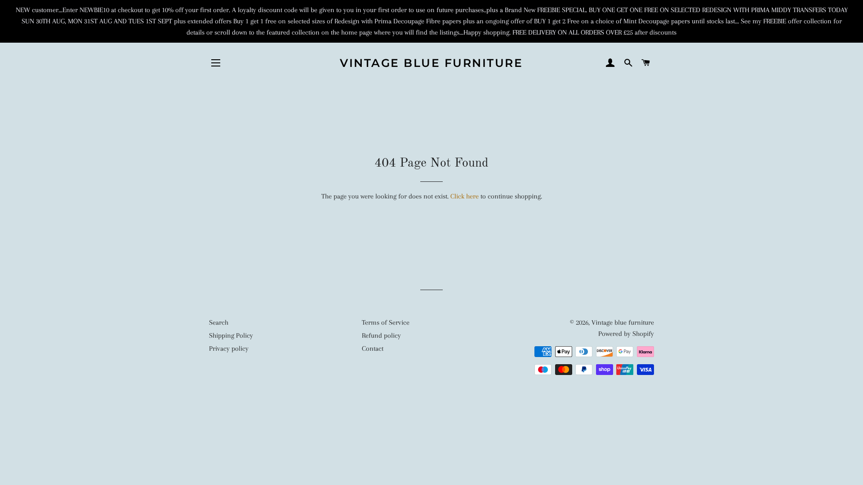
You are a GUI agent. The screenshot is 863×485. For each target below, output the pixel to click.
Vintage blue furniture (431, 63)
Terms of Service (385, 322)
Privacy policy (229, 348)
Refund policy (381, 335)
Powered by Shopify (626, 334)
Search (218, 322)
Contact (372, 348)
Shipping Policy (231, 335)
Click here (464, 196)
